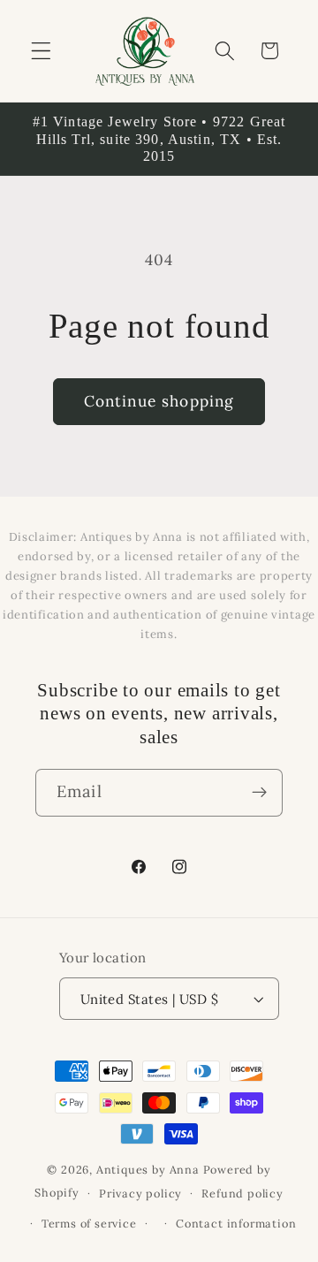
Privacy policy (140, 1193)
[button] (41, 50)
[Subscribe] (259, 793)
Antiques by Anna (148, 1169)
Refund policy (242, 1193)
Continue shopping (159, 401)
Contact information (236, 1223)
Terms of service (89, 1223)
